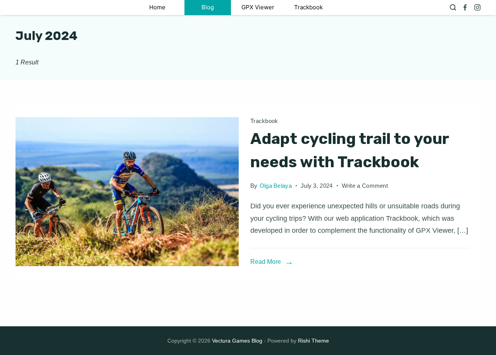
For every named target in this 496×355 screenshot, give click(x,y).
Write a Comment (365, 187)
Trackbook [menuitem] (308, 7)
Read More (265, 261)
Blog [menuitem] (208, 7)
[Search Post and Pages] (453, 7)
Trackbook (264, 121)
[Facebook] (465, 7)
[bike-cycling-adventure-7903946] (127, 191)
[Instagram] (477, 7)
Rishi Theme (313, 341)
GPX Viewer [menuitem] (257, 7)
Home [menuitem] (157, 7)
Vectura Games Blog (237, 341)
